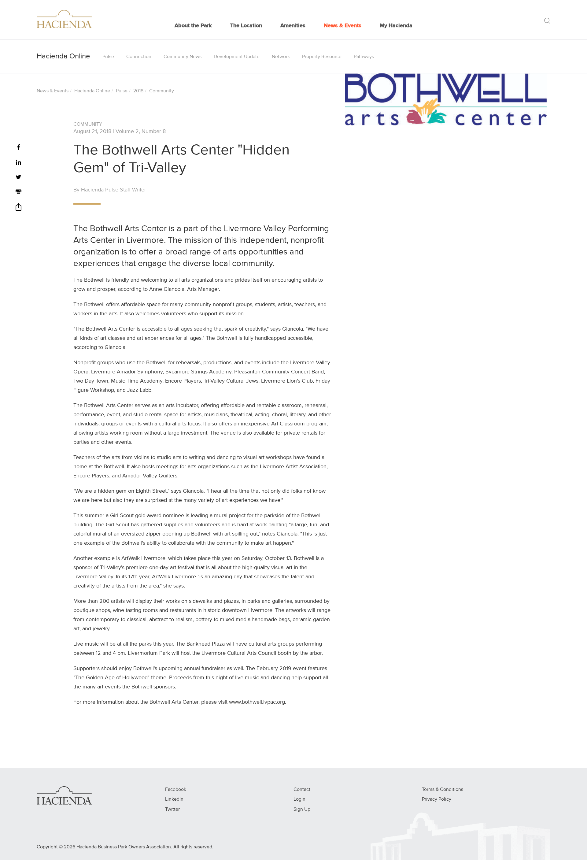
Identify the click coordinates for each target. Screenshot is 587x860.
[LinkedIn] (18, 163)
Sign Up (302, 809)
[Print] (18, 192)
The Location (246, 25)
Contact (302, 789)
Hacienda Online (92, 91)
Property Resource (321, 56)
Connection (138, 56)
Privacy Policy (436, 799)
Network (281, 56)
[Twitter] (18, 177)
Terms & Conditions (442, 789)
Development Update (237, 56)
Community (161, 91)
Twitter (172, 809)
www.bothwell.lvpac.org (257, 702)
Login (299, 799)
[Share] (18, 209)
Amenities (292, 25)
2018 (138, 91)
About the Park (193, 25)
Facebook (175, 789)
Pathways (364, 56)
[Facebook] (18, 148)
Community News (182, 56)
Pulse (108, 56)
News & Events (342, 25)
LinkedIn (174, 799)
